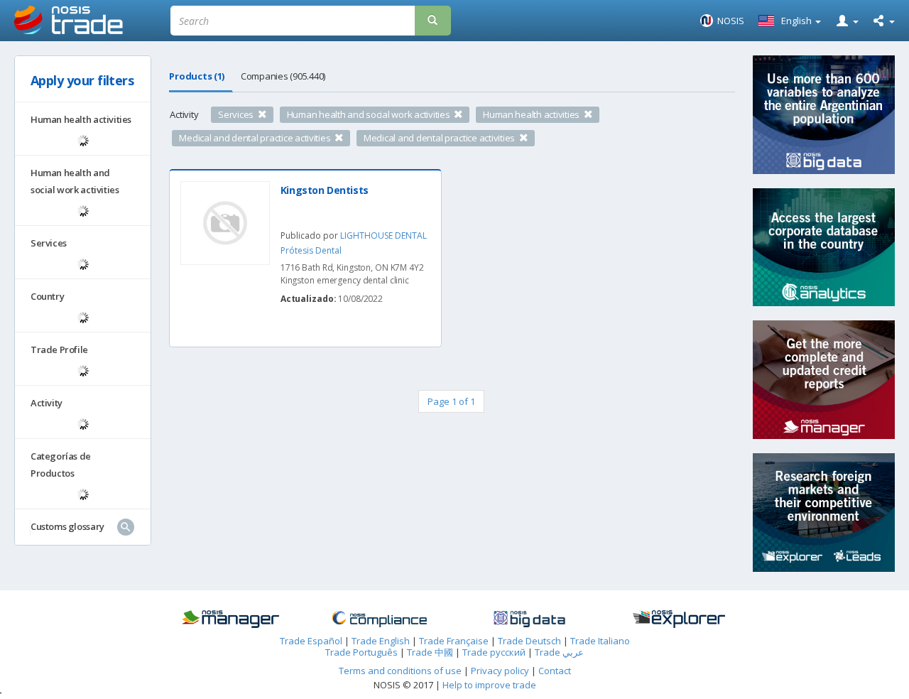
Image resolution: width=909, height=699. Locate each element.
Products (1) (196, 76)
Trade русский (494, 652)
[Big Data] (529, 619)
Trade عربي (559, 652)
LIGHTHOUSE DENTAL (383, 235)
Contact (554, 670)
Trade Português (361, 652)
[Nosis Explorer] (679, 619)
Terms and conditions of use (400, 670)
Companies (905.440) (283, 76)
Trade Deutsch (529, 640)
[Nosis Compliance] (379, 619)
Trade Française (454, 640)
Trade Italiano (600, 640)
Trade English (381, 640)
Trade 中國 (430, 652)
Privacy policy (501, 670)
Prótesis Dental (311, 250)
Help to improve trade (489, 684)
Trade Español (311, 640)
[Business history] (230, 619)
